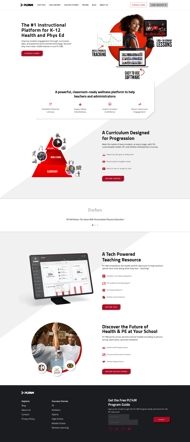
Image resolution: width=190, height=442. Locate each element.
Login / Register (157, 5)
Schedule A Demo (138, 5)
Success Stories (60, 401)
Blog (24, 405)
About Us (26, 410)
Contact (25, 414)
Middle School (59, 423)
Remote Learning (60, 427)
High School (57, 418)
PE (53, 405)
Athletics (56, 410)
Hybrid (55, 414)
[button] (92, 225)
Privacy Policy (28, 418)
